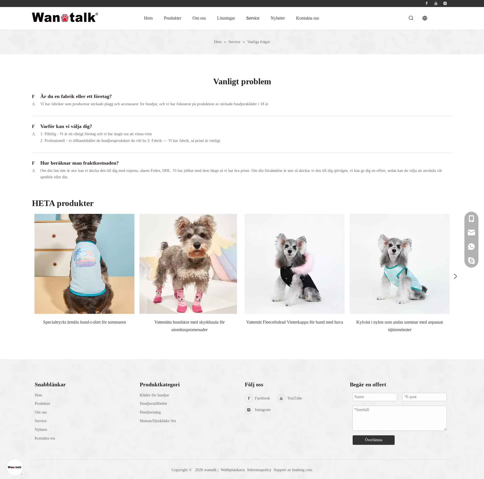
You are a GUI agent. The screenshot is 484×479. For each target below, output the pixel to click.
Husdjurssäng (150, 412)
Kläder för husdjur (154, 395)
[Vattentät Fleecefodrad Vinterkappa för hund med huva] (295, 264)
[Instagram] (445, 3)
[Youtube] (435, 3)
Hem (38, 395)
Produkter (42, 403)
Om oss (40, 412)
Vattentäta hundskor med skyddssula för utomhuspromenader (189, 326)
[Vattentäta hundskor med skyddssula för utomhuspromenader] (189, 264)
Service (40, 421)
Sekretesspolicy (260, 470)
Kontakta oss (45, 438)
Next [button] (453, 276)
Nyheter (41, 429)
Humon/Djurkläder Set (158, 421)
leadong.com (302, 470)
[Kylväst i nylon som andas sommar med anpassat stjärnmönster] (400, 264)
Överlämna (373, 440)
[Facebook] (426, 3)
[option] (84, 275)
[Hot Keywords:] (411, 18)
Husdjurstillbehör (153, 403)
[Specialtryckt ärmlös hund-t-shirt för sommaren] (84, 264)
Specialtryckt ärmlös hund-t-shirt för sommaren (84, 322)
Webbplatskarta (233, 470)
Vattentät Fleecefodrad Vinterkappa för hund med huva (294, 322)
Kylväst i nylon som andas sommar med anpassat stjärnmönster (399, 326)
